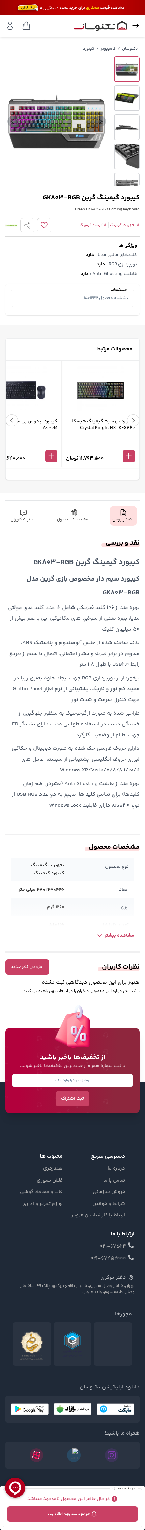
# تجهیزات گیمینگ (125, 225)
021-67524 (112, 1246)
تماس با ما (114, 1180)
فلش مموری (50, 1180)
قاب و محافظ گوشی (41, 1192)
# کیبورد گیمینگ (93, 225)
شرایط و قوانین (108, 1204)
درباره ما (116, 1168)
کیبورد (88, 49)
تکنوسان (130, 49)
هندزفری (53, 1168)
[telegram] (74, 1455)
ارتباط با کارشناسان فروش (97, 1215)
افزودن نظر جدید (27, 967)
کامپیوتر (108, 49)
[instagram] (111, 1455)
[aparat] (36, 1455)
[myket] (115, 1409)
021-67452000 (108, 1259)
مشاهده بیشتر (119, 935)
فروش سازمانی (109, 1192)
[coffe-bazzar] (72, 1409)
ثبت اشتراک (72, 1098)
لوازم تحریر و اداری (42, 1204)
